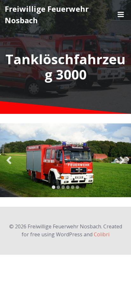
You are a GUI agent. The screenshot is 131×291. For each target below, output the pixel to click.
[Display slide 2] (58, 187)
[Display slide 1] (53, 187)
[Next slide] (122, 160)
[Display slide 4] (68, 187)
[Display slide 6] (77, 187)
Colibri (101, 234)
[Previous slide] (9, 160)
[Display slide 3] (63, 187)
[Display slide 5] (72, 187)
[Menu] (120, 14)
